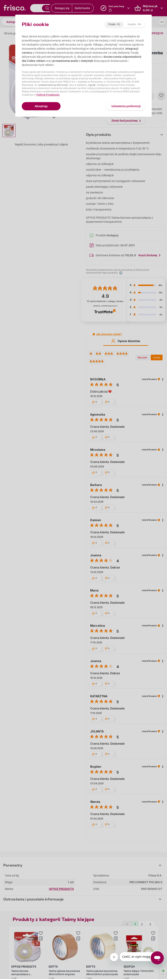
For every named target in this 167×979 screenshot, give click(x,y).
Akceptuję (41, 106)
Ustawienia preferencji (126, 106)
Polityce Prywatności (47, 94)
